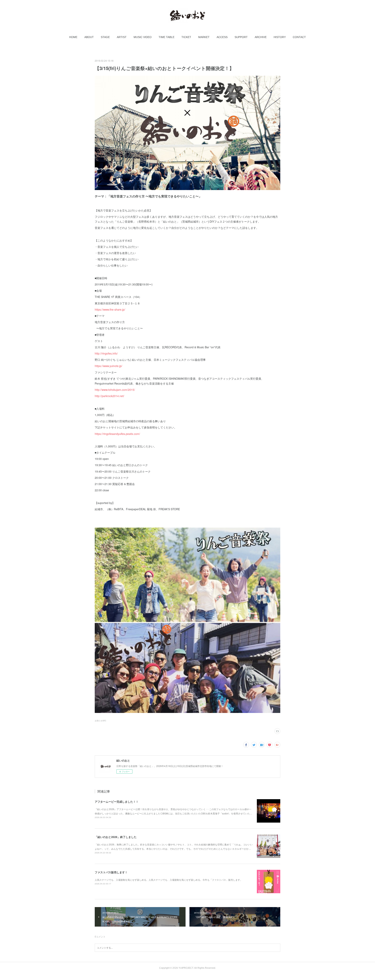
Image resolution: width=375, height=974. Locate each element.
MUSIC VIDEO (143, 37)
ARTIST (122, 37)
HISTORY (280, 37)
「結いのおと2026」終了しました (116, 837)
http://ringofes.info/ (106, 353)
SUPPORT (241, 37)
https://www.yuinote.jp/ (108, 366)
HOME (73, 37)
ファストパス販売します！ (111, 872)
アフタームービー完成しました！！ (116, 801)
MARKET (204, 37)
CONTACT (299, 37)
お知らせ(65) (100, 720)
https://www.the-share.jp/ (110, 309)
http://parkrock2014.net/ (109, 396)
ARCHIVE (261, 37)
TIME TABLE (166, 37)
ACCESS (222, 37)
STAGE (105, 37)
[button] (73, 37)
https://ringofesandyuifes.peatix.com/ (117, 434)
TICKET (186, 37)
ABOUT (89, 37)
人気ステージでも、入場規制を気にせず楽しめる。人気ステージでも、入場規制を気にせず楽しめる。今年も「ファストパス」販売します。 (168, 879)
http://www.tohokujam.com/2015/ (115, 390)
